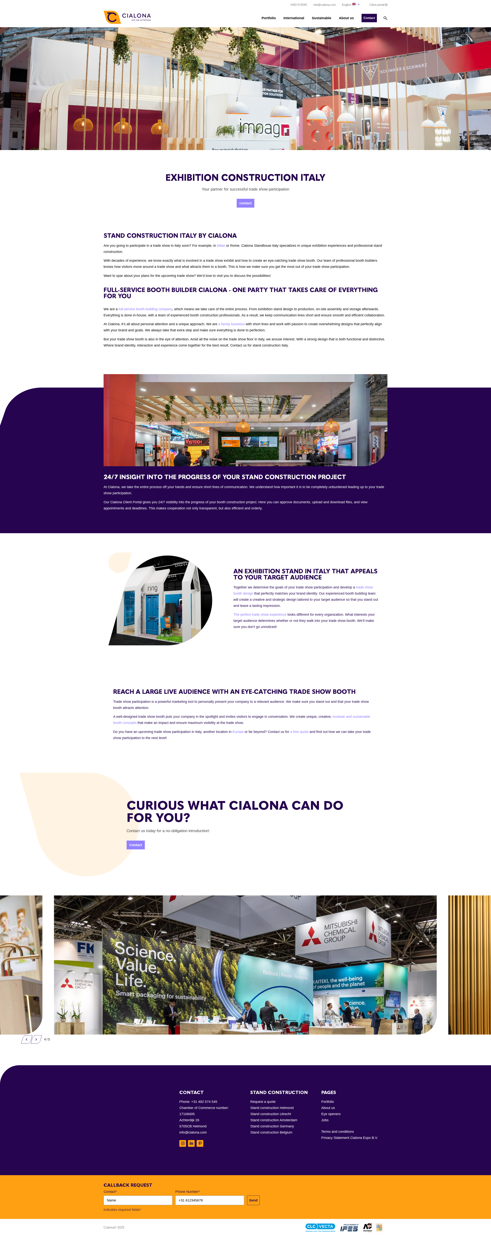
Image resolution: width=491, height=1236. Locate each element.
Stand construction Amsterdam (273, 1120)
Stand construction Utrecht (270, 1114)
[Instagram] (182, 1143)
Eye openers (331, 1114)
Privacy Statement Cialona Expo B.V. (349, 1138)
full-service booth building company (145, 309)
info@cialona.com (193, 1132)
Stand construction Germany (272, 1126)
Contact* (110, 1192)
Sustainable (321, 18)
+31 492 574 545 (204, 1102)
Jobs (325, 1120)
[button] (351, 4)
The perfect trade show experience (260, 614)
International (293, 18)
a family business (231, 324)
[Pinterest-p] (200, 1143)
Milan (221, 246)
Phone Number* (187, 1192)
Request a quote (263, 1102)
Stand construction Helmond (272, 1108)
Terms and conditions (337, 1132)
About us (346, 18)
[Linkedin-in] (191, 1143)
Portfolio (269, 18)
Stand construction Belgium (271, 1132)
